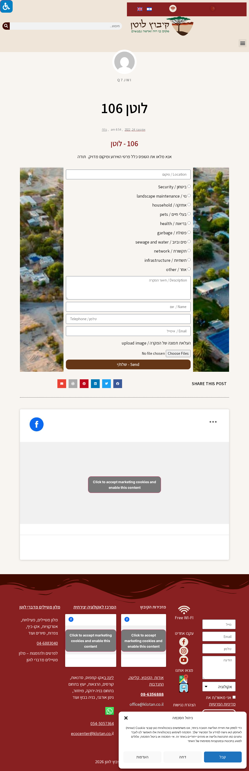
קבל (223, 757)
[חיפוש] (6, 26)
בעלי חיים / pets (173, 214)
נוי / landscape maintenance (162, 196)
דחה (182, 757)
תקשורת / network (170, 251)
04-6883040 (47, 643)
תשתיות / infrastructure (165, 260)
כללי (104, 129)
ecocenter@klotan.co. (91, 733)
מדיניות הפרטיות (222, 704)
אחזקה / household (169, 205)
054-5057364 (102, 723)
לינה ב (109, 677)
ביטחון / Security (172, 186)
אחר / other (176, 269)
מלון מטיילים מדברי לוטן (39, 607)
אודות (158, 677)
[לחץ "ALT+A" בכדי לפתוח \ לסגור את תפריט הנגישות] (6, 6)
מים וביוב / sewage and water (161, 242)
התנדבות (156, 684)
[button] (126, 718)
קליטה (134, 677)
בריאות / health (173, 223)
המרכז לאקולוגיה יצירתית (94, 607)
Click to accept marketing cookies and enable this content (124, 485)
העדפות (142, 757)
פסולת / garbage (172, 232)
